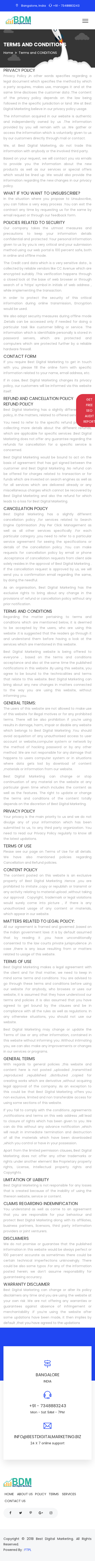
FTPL (27, 1549)
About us (25, 1494)
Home (8, 52)
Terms (54, 1494)
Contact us (15, 1501)
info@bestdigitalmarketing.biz (47, 1437)
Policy (40, 1494)
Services (69, 1494)
